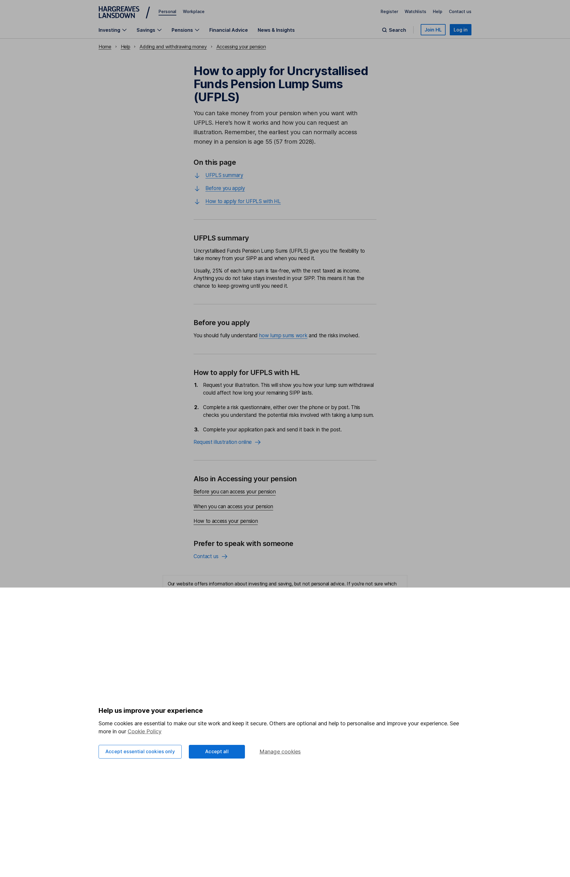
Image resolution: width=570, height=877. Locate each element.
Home (105, 47)
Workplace (194, 11)
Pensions (182, 30)
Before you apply (225, 188)
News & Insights (276, 30)
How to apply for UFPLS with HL (243, 201)
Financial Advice (228, 30)
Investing (109, 30)
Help (437, 11)
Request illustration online (223, 442)
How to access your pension (226, 521)
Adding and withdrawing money (173, 47)
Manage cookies (280, 751)
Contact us (460, 11)
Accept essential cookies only (140, 751)
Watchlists (415, 11)
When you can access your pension (233, 506)
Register (389, 11)
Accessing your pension (241, 47)
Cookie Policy (145, 731)
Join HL (433, 30)
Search (397, 30)
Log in (461, 30)
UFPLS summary (224, 175)
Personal (167, 11)
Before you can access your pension (235, 492)
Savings (146, 30)
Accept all (217, 751)
